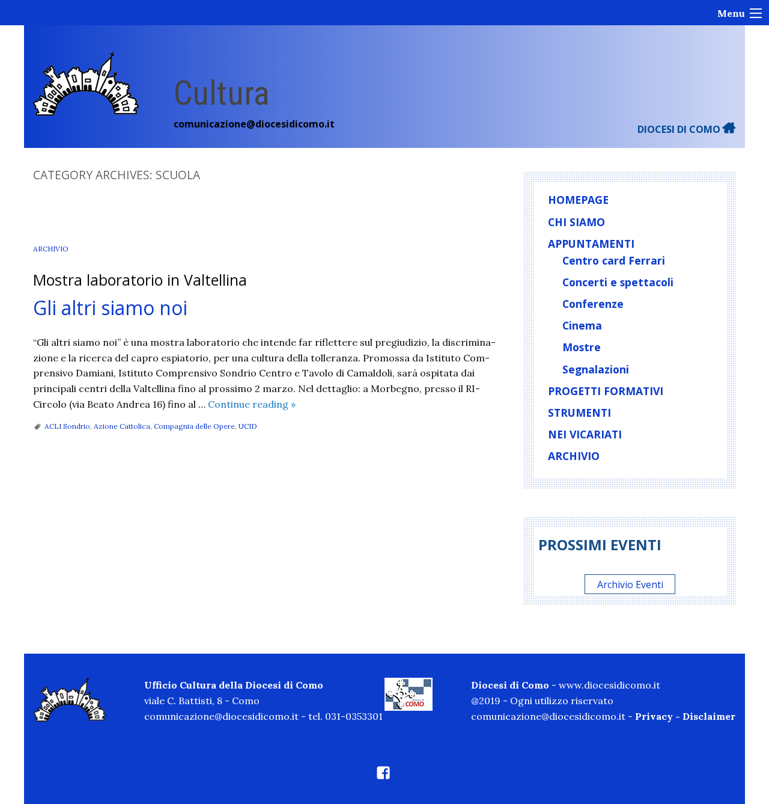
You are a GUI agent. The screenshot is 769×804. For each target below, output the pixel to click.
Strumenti (579, 412)
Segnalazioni (595, 369)
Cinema (582, 325)
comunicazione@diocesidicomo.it (254, 123)
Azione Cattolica (122, 426)
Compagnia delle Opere (194, 426)
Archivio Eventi (630, 584)
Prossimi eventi (599, 544)
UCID (248, 426)
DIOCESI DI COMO (680, 129)
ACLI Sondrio (67, 426)
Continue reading (252, 404)
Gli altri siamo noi (110, 308)
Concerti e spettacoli (617, 282)
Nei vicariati (585, 434)
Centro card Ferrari (613, 260)
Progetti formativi (605, 391)
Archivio (50, 248)
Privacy (654, 716)
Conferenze (593, 303)
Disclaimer (708, 716)
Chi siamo (576, 222)
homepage (578, 199)
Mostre (581, 347)
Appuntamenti (591, 243)
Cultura (222, 93)
